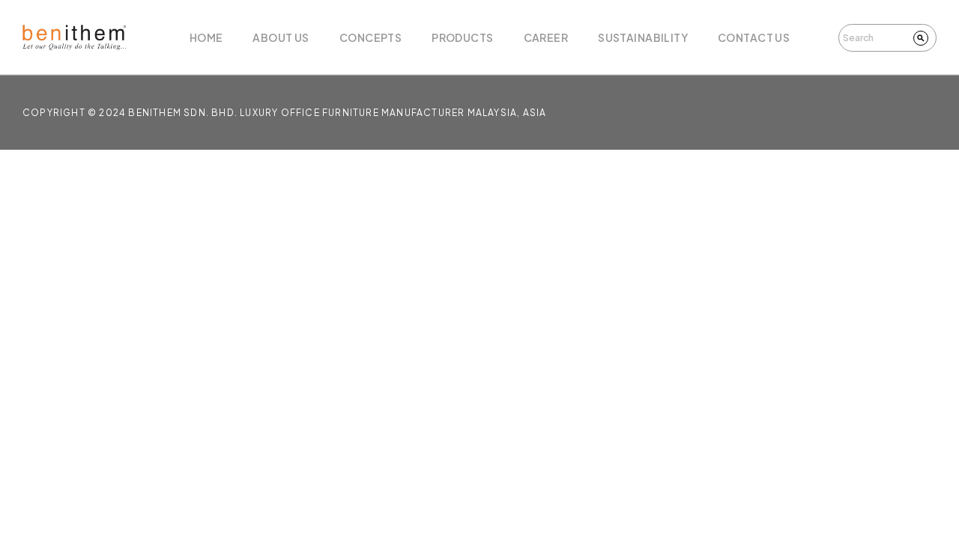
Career (546, 37)
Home (206, 37)
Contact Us (754, 37)
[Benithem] (74, 37)
